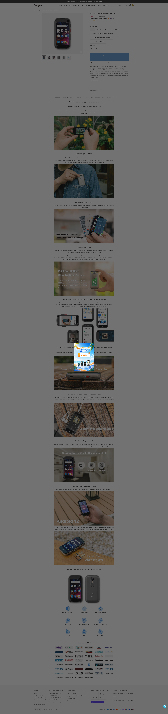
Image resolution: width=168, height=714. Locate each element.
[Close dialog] (92, 345)
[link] (84, 357)
